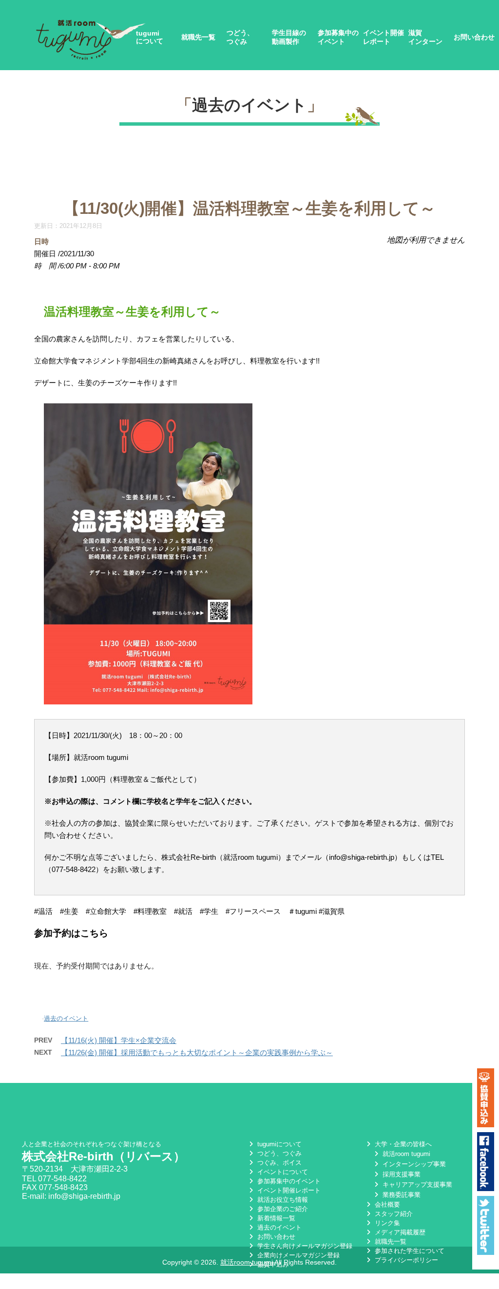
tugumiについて (149, 37)
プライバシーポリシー (405, 1260)
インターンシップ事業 (413, 1164)
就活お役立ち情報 (281, 1199)
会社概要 (386, 1204)
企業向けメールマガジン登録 (297, 1255)
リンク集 (386, 1223)
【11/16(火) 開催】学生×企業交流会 (118, 1040)
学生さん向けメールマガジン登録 (303, 1246)
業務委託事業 (401, 1194)
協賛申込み (272, 1264)
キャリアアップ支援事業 (416, 1184)
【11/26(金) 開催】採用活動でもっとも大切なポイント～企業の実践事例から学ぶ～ (197, 1052)
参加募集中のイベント (338, 37)
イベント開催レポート (383, 37)
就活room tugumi (405, 1153)
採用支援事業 (401, 1174)
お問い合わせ (474, 37)
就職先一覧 (198, 37)
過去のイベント (249, 105)
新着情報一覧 (275, 1218)
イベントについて (281, 1171)
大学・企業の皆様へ (402, 1144)
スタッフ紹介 (393, 1213)
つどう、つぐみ (240, 37)
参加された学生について (408, 1250)
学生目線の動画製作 (289, 37)
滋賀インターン (425, 37)
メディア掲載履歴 (399, 1232)
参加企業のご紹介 (281, 1209)
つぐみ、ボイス (278, 1162)
